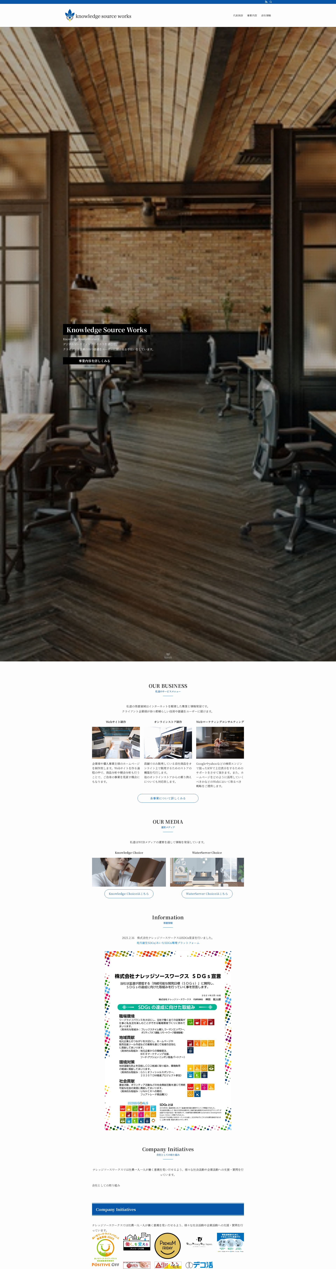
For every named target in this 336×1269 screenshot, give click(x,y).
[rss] (266, 2)
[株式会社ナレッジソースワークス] (98, 15)
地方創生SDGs (146, 943)
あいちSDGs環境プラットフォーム (178, 943)
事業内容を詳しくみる (94, 361)
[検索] (270, 2)
